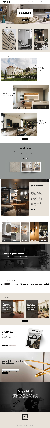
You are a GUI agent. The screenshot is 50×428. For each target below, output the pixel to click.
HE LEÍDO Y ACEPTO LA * (10, 371)
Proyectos (42, 1)
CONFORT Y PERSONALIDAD (39, 122)
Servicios (29, 1)
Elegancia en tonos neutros (9, 94)
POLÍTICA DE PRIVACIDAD (13, 371)
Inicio (26, 1)
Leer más (3, 317)
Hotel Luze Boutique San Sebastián (39, 68)
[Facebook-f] (23, 423)
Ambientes (38, 1)
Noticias (47, 1)
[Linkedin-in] (27, 423)
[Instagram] (25, 423)
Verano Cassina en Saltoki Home (31, 304)
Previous (0, 284)
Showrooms (34, 1)
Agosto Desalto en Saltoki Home (6, 304)
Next (49, 284)
